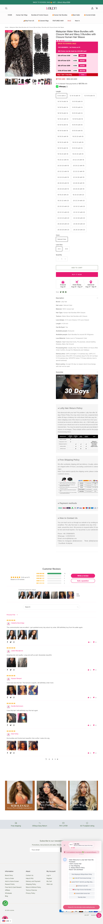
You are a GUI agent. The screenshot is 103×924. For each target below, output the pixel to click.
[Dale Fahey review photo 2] (22, 745)
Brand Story (9, 875)
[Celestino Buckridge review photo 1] (11, 635)
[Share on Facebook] (63, 292)
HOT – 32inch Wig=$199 (61, 2)
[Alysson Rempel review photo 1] (11, 690)
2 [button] (49, 759)
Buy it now (77, 274)
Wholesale (8, 893)
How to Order (9, 878)
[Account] (92, 8)
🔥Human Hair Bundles (59, 15)
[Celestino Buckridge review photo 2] (22, 635)
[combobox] (6, 921)
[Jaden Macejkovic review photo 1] (11, 662)
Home (6, 27)
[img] (11, 620)
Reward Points (9, 884)
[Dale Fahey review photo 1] (11, 745)
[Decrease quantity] (58, 259)
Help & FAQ (29, 878)
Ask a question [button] (83, 581)
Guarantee (59, 372)
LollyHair (11, 910)
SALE (69, 21)
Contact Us (29, 875)
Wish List (50, 884)
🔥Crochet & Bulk (89, 15)
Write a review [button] (83, 576)
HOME (10, 15)
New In (77, 21)
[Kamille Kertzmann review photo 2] (22, 718)
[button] (60, 40)
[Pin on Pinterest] (65, 292)
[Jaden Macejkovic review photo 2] (22, 662)
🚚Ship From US (28, 21)
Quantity (59, 255)
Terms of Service (31, 890)
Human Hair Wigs (21, 15)
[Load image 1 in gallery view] (28, 53)
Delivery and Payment (33, 881)
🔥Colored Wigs (43, 21)
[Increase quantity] (65, 259)
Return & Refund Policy (33, 887)
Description (60, 298)
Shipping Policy (31, 884)
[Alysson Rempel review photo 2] (22, 690)
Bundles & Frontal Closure (39, 15)
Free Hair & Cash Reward (13, 887)
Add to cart (77, 267)
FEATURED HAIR (58, 21)
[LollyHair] (51, 8)
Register (49, 878)
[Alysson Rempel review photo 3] (33, 690)
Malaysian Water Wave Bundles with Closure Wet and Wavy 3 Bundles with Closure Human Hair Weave (37, 27)
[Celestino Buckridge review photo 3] (33, 635)
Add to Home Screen (12, 881)
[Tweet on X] (60, 292)
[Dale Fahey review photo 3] (33, 745)
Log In (49, 875)
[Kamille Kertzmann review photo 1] (11, 718)
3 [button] (52, 759)
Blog (6, 896)
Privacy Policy (30, 893)
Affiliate (7, 890)
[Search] (6, 8)
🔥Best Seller (75, 15)
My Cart (49, 881)
